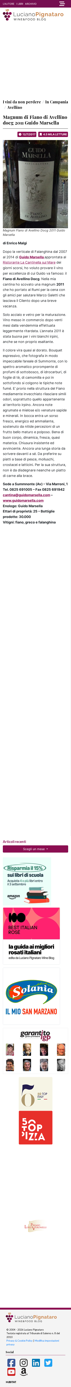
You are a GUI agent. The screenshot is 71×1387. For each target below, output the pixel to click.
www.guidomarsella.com (23, 500)
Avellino (14, 107)
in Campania (56, 101)
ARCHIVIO (31, 3)
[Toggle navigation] (62, 4)
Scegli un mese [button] (34, 849)
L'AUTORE (8, 3)
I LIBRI (19, 3)
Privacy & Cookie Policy (19, 1340)
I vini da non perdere (22, 101)
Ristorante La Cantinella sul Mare (29, 262)
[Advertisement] (35, 59)
